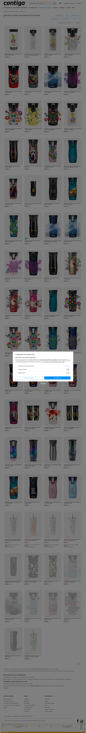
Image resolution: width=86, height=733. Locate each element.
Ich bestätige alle (57, 377)
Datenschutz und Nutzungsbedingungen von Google (55, 361)
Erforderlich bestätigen (29, 377)
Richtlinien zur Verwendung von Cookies (49, 359)
